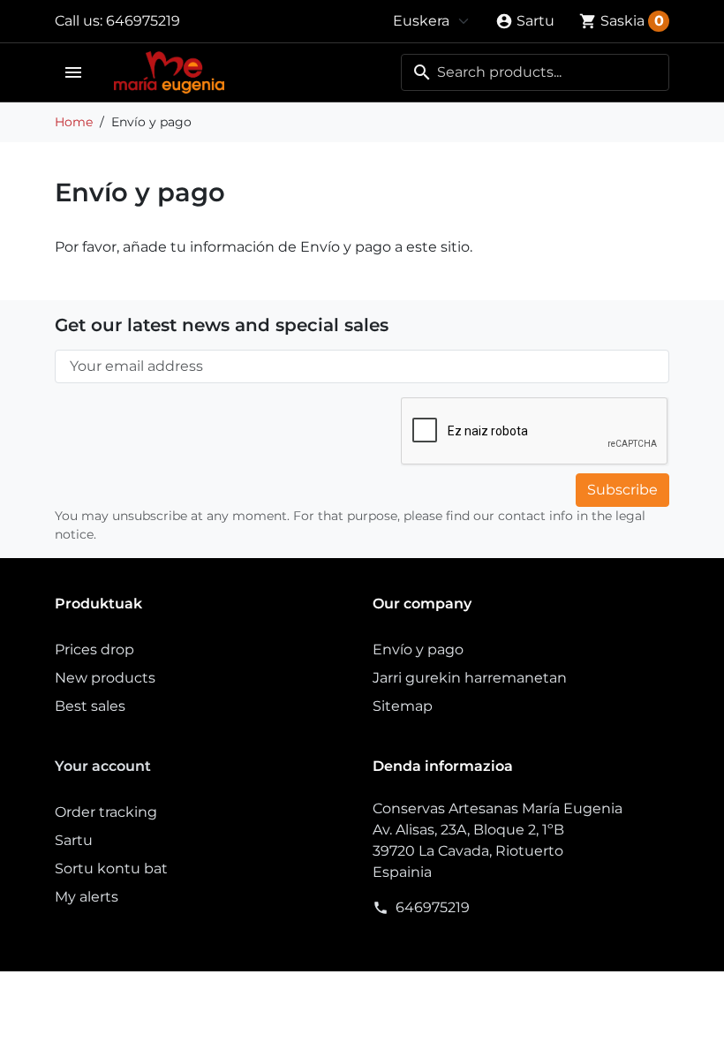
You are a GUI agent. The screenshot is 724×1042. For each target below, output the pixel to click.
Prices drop (94, 649)
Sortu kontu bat (111, 868)
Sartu (74, 840)
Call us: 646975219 (117, 20)
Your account (103, 766)
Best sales (90, 706)
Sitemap (403, 706)
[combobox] (535, 72)
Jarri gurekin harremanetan (470, 677)
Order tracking (106, 812)
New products (105, 677)
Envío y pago (418, 649)
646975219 (433, 907)
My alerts (86, 896)
